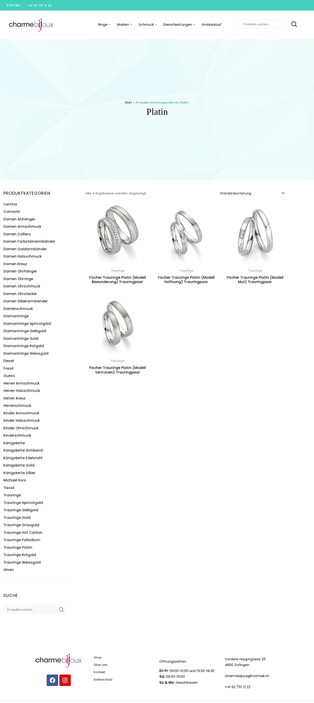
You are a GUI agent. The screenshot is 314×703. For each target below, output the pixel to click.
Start (128, 102)
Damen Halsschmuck (22, 256)
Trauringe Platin (17, 547)
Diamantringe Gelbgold (24, 331)
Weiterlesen (186, 292)
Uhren (8, 569)
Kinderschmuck (17, 435)
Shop (98, 657)
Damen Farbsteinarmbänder (29, 241)
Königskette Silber (19, 472)
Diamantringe (16, 316)
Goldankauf (211, 24)
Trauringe (12, 495)
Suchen (292, 24)
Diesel (8, 360)
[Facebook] (52, 680)
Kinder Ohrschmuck (20, 428)
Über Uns (100, 665)
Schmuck (146, 24)
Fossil (8, 368)
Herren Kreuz (14, 398)
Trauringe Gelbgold (20, 510)
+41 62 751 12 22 (39, 5)
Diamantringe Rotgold (23, 345)
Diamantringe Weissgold (26, 353)
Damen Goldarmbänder (25, 249)
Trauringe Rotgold (19, 554)
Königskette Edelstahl (23, 458)
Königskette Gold (18, 465)
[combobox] (252, 193)
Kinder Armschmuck (21, 413)
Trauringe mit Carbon (23, 532)
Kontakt (14, 5)
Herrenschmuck (17, 405)
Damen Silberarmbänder (25, 301)
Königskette (14, 443)
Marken (123, 24)
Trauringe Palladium (21, 539)
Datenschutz (103, 679)
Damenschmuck (18, 308)
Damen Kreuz (15, 264)
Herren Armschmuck (21, 383)
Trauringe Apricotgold (23, 502)
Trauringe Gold (17, 517)
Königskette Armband (23, 450)
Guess (9, 375)
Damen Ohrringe (18, 278)
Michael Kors (14, 480)
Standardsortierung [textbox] (235, 193)
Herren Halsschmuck (21, 390)
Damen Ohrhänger (20, 271)
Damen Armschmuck (22, 226)
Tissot (8, 487)
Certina (10, 204)
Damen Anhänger (19, 219)
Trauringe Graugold (21, 525)
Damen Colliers (17, 234)
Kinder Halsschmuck (21, 420)
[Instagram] (65, 680)
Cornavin (11, 211)
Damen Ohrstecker (20, 293)
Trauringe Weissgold (22, 562)
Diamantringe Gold (20, 338)
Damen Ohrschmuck (21, 286)
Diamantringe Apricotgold (27, 323)
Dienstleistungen (177, 24)
